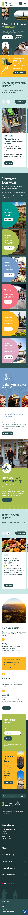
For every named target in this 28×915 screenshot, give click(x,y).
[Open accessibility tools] (25, 912)
